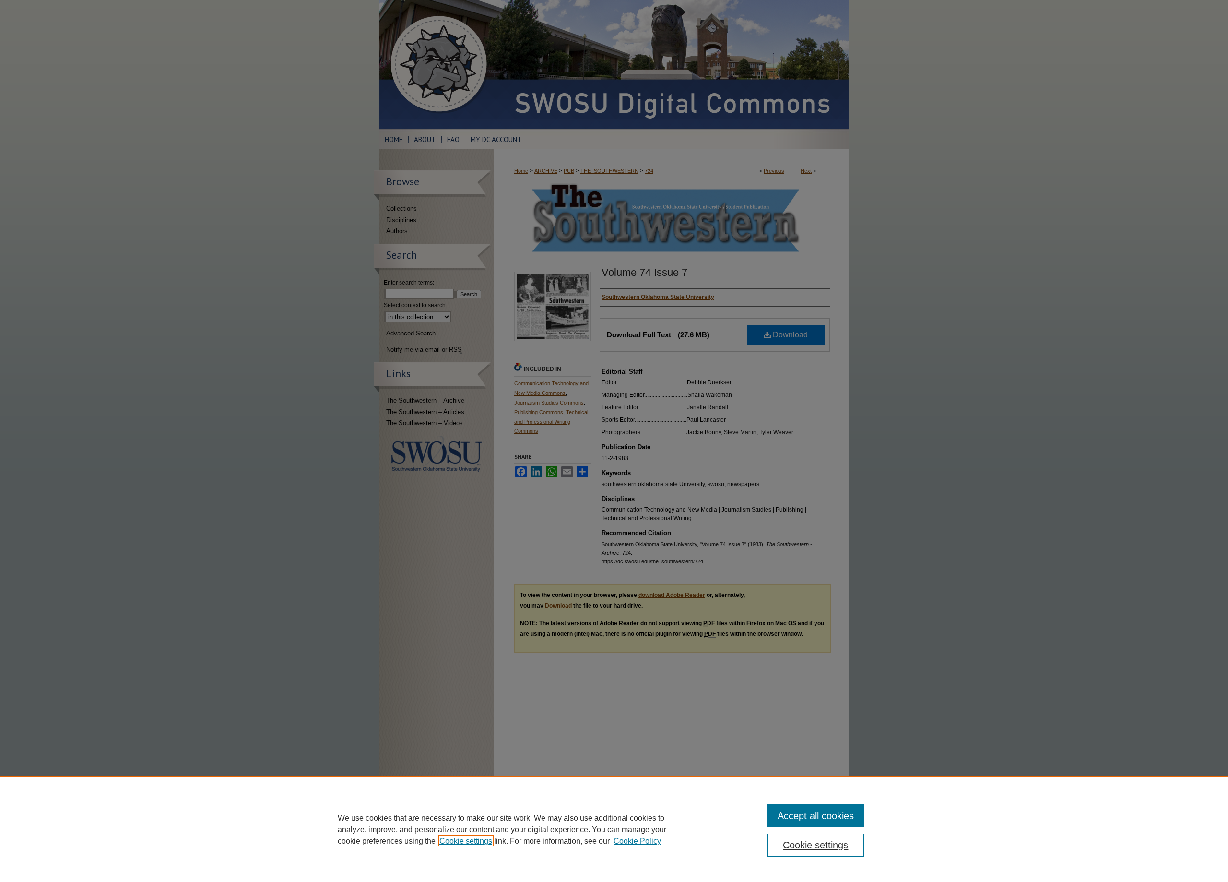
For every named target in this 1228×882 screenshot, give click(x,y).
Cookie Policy (637, 841)
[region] (614, 829)
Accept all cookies (816, 815)
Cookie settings (465, 841)
